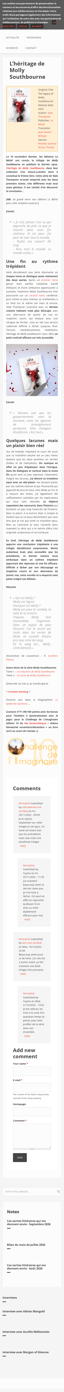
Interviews (34, 37)
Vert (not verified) (32, 942)
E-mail (17, 1080)
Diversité (12, 48)
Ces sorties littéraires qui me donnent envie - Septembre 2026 (29, 1222)
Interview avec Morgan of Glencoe (26, 1352)
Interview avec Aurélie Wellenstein (26, 1332)
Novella (42, 143)
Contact (31, 48)
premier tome (49, 280)
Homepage (19, 1104)
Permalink (24, 803)
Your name (20, 1063)
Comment (20, 1120)
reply (23, 845)
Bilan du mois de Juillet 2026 (26, 1245)
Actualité (12, 37)
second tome (37, 295)
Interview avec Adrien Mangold (24, 1311)
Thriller (50, 147)
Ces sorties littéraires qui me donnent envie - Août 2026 (26, 1266)
